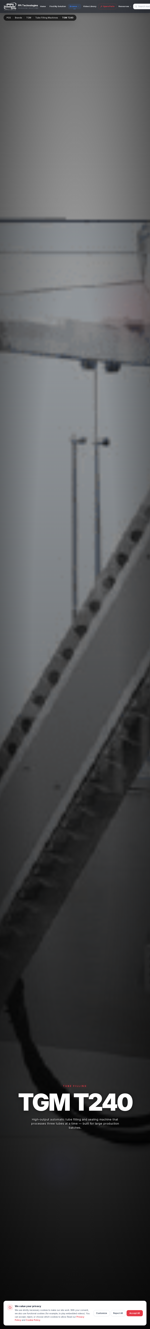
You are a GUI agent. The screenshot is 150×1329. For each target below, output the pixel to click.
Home (43, 6)
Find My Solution (58, 6)
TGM (28, 17)
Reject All (118, 1313)
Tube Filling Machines (46, 17)
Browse (73, 6)
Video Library (89, 6)
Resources (124, 6)
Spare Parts (109, 6)
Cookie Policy (33, 1320)
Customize (101, 1313)
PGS (9, 17)
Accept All (134, 1313)
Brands (18, 17)
